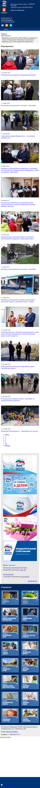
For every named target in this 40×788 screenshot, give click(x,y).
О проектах (6, 587)
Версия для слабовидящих (17, 10)
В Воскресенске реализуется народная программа (18, 75)
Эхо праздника (8, 574)
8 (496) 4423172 (6, 18)
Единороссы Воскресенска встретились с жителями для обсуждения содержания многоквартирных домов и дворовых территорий (20, 170)
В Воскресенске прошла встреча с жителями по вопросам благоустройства (17, 399)
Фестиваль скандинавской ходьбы (15, 567)
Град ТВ (23, 570)
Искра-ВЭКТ (24, 576)
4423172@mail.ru (7, 20)
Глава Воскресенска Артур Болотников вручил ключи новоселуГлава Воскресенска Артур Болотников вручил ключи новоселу (20, 334)
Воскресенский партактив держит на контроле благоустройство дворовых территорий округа (17, 238)
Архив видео (32, 581)
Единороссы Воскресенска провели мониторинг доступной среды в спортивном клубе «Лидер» (18, 300)
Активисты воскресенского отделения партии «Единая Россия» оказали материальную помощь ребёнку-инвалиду (18, 204)
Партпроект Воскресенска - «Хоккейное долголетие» (19, 431)
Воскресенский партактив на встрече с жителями (18, 105)
